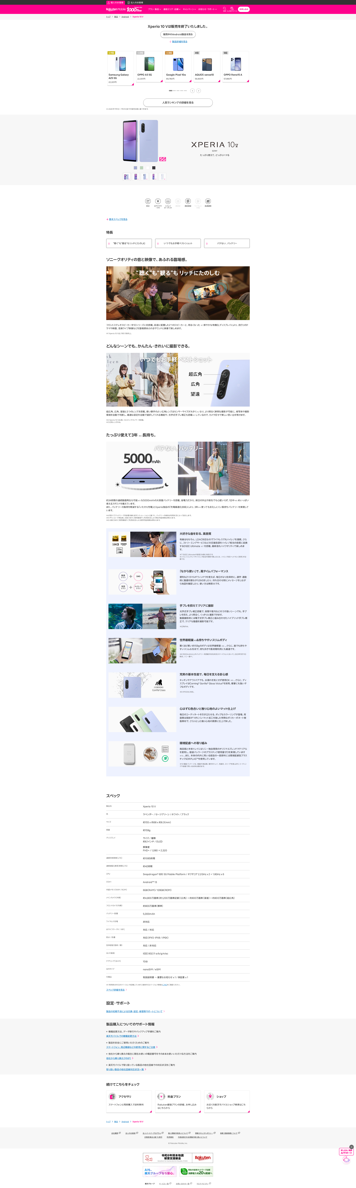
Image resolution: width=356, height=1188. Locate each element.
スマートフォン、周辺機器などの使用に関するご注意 (130, 1047)
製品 (116, 17)
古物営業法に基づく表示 (153, 1137)
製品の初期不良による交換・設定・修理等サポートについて (134, 1011)
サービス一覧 (164, 1184)
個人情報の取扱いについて (178, 1133)
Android (125, 17)
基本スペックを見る (118, 219)
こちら (165, 985)
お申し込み (243, 9)
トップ (108, 17)
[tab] (170, 90)
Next (198, 90)
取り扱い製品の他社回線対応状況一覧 (125, 1069)
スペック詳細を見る (115, 990)
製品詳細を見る (179, 41)
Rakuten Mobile (116, 9)
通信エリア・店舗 (170, 9)
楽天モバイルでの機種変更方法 (121, 1036)
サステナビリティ (202, 1184)
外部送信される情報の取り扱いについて (192, 1137)
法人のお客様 (130, 1133)
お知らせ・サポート (206, 9)
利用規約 (170, 1137)
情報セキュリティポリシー (204, 1133)
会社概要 (114, 1133)
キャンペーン (188, 9)
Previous (192, 90)
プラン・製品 (153, 9)
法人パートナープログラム (152, 1133)
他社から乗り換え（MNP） (118, 1058)
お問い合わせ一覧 (182, 1184)
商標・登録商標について (228, 1133)
